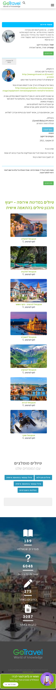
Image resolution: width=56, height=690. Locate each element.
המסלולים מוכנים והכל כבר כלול (24, 678)
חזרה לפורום (48, 53)
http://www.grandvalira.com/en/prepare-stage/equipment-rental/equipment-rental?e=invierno (28, 89)
